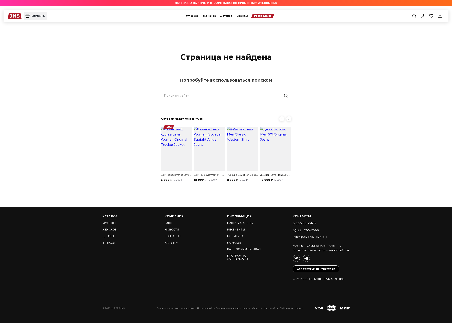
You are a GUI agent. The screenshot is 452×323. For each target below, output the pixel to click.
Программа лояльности (237, 257)
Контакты (173, 236)
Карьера (171, 242)
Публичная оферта (291, 308)
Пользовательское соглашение (176, 308)
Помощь (234, 242)
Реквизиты (236, 229)
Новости (172, 229)
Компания (174, 216)
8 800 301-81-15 (304, 223)
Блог (169, 223)
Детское (226, 15)
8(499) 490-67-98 (306, 230)
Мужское (192, 15)
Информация (239, 216)
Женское (209, 15)
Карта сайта (271, 308)
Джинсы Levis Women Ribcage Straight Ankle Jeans (209, 174)
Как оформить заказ (244, 249)
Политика (235, 236)
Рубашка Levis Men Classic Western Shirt (242, 174)
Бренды (242, 15)
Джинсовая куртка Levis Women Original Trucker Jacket (176, 174)
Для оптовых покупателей (315, 268)
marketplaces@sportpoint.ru (317, 245)
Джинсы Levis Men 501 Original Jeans (275, 174)
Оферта (257, 308)
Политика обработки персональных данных (223, 308)
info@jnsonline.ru (310, 237)
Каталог (110, 216)
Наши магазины (240, 223)
